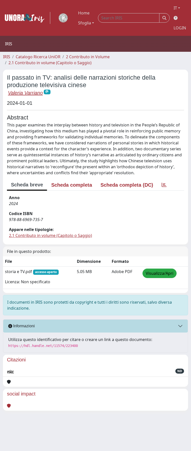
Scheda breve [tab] (27, 184)
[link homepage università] (63, 18)
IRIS (6, 56)
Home (84, 13)
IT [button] (175, 8)
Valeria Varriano (25, 93)
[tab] (164, 185)
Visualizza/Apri (159, 273)
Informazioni (23, 326)
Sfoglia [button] (84, 23)
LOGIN (180, 28)
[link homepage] (26, 18)
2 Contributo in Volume (88, 56)
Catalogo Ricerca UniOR (38, 56)
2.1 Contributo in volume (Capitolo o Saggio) (50, 62)
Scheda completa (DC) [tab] (126, 185)
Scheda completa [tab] (71, 185)
